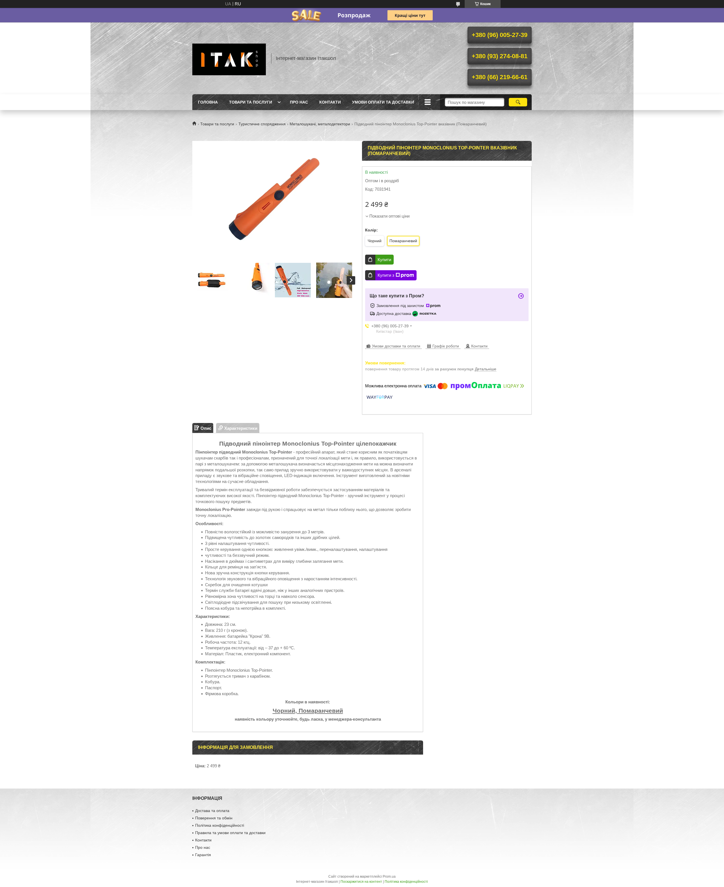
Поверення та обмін (213, 818)
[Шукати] (518, 102)
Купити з (386, 275)
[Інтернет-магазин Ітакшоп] (229, 58)
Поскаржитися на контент (361, 882)
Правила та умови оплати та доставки (230, 832)
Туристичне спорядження (262, 124)
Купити (384, 259)
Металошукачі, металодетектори (320, 124)
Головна (208, 102)
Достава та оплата (212, 810)
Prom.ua (389, 877)
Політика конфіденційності (219, 825)
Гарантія (203, 854)
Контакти (330, 102)
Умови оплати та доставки (383, 102)
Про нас (299, 102)
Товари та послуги (250, 102)
